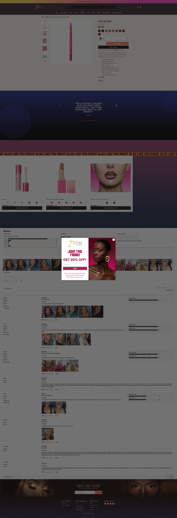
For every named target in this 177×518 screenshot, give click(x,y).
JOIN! (75, 268)
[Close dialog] (113, 239)
